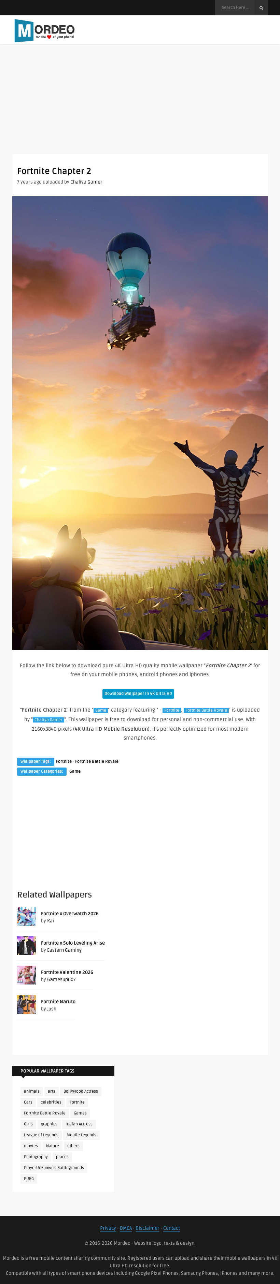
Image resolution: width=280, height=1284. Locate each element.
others (73, 1146)
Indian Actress (79, 1124)
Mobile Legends (81, 1135)
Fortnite (171, 710)
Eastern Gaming (64, 950)
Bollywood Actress (81, 1091)
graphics (49, 1124)
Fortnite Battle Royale (206, 710)
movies (31, 1146)
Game (100, 710)
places (62, 1156)
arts (51, 1091)
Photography (36, 1156)
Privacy (108, 1228)
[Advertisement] (140, 106)
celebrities (51, 1102)
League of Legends (41, 1135)
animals (32, 1091)
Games (80, 1113)
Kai (50, 921)
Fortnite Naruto (58, 1002)
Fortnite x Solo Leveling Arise (73, 943)
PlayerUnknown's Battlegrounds (54, 1167)
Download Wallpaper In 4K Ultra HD (138, 693)
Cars (28, 1102)
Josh (51, 1009)
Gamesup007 (61, 979)
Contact (171, 1228)
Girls (28, 1124)
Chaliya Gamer (86, 182)
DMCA (126, 1228)
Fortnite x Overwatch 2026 (70, 914)
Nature (52, 1146)
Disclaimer (147, 1228)
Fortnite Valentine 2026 (67, 972)
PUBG (29, 1178)
